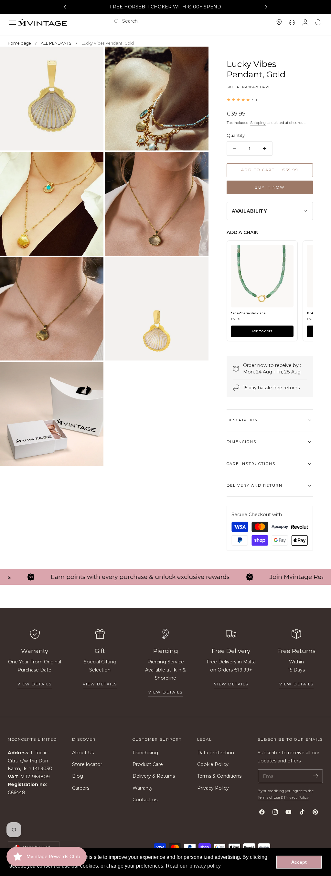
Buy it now (270, 187)
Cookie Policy (213, 764)
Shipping (258, 123)
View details (34, 684)
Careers (80, 788)
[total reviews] (270, 100)
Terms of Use (269, 797)
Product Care (148, 764)
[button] (12, 22)
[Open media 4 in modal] (197, 163)
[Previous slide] (65, 7)
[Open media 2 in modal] (197, 58)
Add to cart (262, 331)
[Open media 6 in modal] (197, 268)
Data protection (215, 753)
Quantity (236, 135)
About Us (83, 753)
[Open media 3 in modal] (92, 163)
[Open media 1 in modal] (92, 58)
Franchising (145, 753)
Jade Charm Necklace (248, 313)
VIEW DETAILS (100, 684)
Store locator (87, 764)
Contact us (145, 800)
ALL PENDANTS (56, 43)
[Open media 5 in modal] (92, 268)
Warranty (143, 788)
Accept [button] (299, 862)
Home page (19, 43)
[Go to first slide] (266, 7)
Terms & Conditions (219, 776)
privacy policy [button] (205, 866)
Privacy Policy (213, 788)
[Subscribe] (315, 775)
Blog (77, 776)
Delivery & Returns (154, 776)
